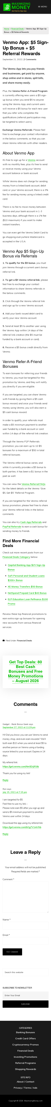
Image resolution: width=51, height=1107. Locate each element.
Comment (8, 879)
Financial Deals (17, 29)
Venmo (31, 159)
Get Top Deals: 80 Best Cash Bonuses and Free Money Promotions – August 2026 (25, 671)
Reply (5, 780)
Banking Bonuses (25, 1032)
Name (6, 919)
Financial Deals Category (16, 556)
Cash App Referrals (31, 522)
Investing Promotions (25, 1056)
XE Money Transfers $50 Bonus (25, 586)
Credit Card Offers (25, 1038)
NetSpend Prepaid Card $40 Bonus (27, 592)
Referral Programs (25, 1062)
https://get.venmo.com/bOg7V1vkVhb (22, 827)
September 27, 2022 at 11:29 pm (19, 727)
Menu (44, 6)
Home (6, 29)
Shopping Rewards (25, 1069)
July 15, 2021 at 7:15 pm (15, 792)
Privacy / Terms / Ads (25, 1087)
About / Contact (25, 1081)
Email (6, 935)
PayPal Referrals (12, 526)
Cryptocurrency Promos (25, 1044)
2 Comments (30, 59)
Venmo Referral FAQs (33, 484)
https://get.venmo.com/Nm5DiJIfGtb (21, 766)
